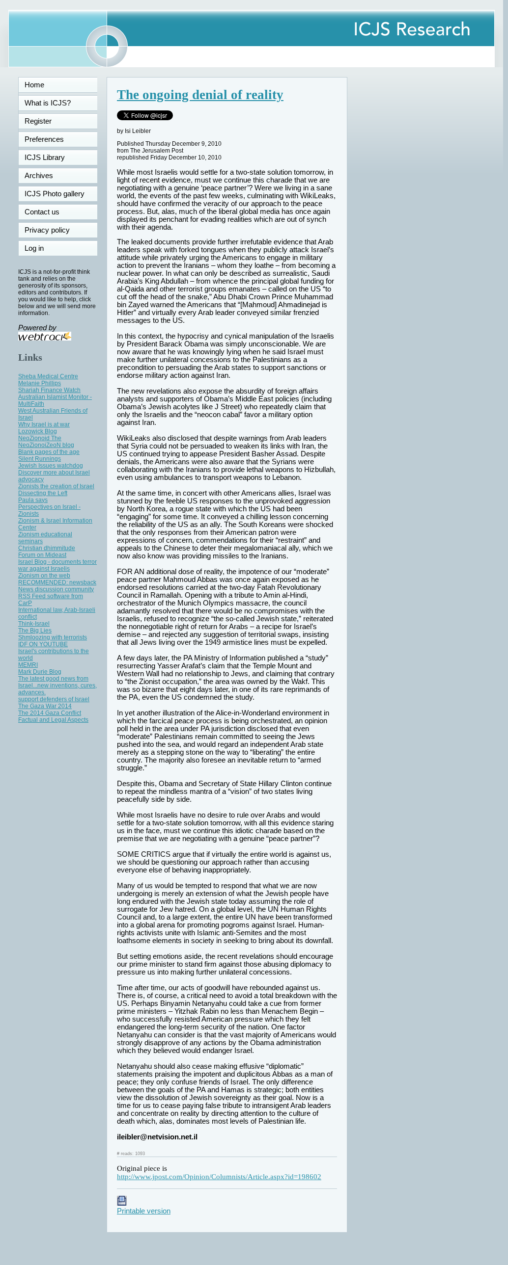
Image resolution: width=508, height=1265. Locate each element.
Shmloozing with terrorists (52, 637)
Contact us (42, 212)
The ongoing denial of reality (200, 94)
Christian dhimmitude (46, 548)
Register (38, 121)
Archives (39, 176)
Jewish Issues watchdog (50, 465)
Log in (40, 248)
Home (34, 85)
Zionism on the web (44, 575)
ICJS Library (45, 157)
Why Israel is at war (44, 424)
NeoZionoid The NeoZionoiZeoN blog (46, 441)
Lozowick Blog (37, 431)
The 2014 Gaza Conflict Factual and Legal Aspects (53, 716)
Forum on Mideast (42, 555)
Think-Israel (34, 623)
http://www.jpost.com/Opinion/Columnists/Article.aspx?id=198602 (219, 1177)
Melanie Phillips (39, 383)
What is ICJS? (48, 103)
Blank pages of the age (49, 451)
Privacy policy (47, 230)
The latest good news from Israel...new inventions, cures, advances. (57, 685)
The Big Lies (35, 630)
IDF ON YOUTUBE (43, 644)
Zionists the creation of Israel (56, 486)
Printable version (143, 1211)
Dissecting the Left (42, 493)
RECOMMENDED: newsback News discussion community (57, 586)
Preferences (44, 139)
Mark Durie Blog (39, 671)
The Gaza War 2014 (45, 706)
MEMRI (28, 664)
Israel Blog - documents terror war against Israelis (57, 565)
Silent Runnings (39, 458)
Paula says (33, 500)
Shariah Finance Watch (49, 390)
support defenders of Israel (53, 699)
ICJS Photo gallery (55, 194)
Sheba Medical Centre (48, 376)
